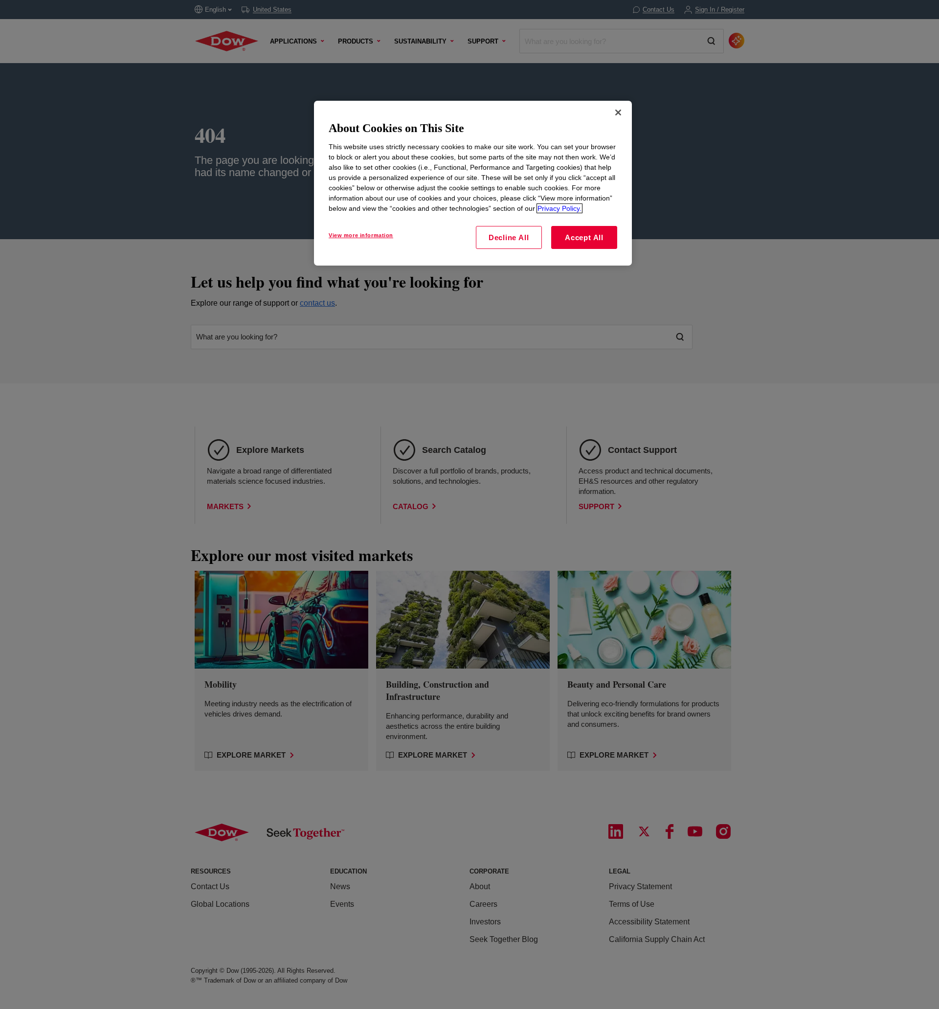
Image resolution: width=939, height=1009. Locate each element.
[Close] (618, 112)
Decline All (509, 237)
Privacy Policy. (559, 208)
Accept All (584, 237)
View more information (361, 235)
